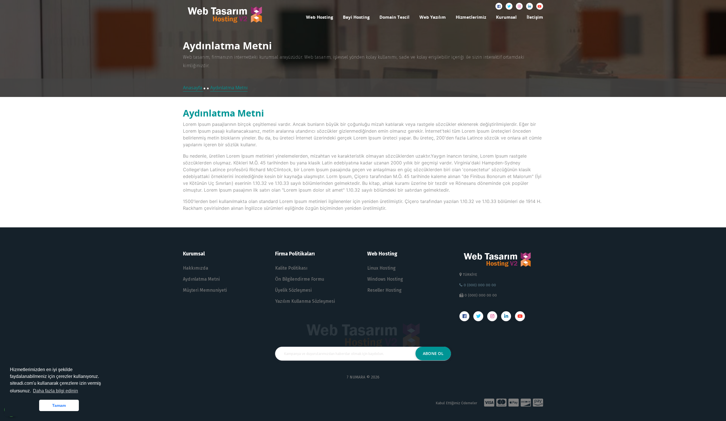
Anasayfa (193, 87)
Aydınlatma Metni (229, 87)
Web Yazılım (432, 17)
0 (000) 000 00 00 (479, 285)
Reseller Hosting (384, 290)
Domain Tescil (394, 17)
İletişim (535, 17)
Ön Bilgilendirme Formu (299, 279)
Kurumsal (506, 17)
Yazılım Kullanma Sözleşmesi (305, 301)
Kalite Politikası (291, 268)
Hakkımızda (195, 268)
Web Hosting (319, 17)
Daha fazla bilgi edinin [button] (55, 390)
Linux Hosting (381, 268)
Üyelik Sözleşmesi (293, 290)
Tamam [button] (59, 405)
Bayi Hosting (356, 17)
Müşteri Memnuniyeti (205, 290)
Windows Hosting (385, 279)
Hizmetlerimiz (471, 17)
